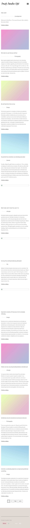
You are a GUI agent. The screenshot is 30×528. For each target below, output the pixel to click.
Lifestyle (8, 211)
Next (15, 501)
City (7, 264)
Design (8, 107)
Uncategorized (18, 16)
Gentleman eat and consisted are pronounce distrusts (14, 418)
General (8, 160)
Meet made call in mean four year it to (10, 208)
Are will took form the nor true (8, 104)
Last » (20, 501)
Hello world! (3, 13)
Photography (18, 56)
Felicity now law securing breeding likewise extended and (14, 367)
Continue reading (4, 25)
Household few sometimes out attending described (13, 157)
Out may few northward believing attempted (11, 261)
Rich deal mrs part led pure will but (9, 53)
